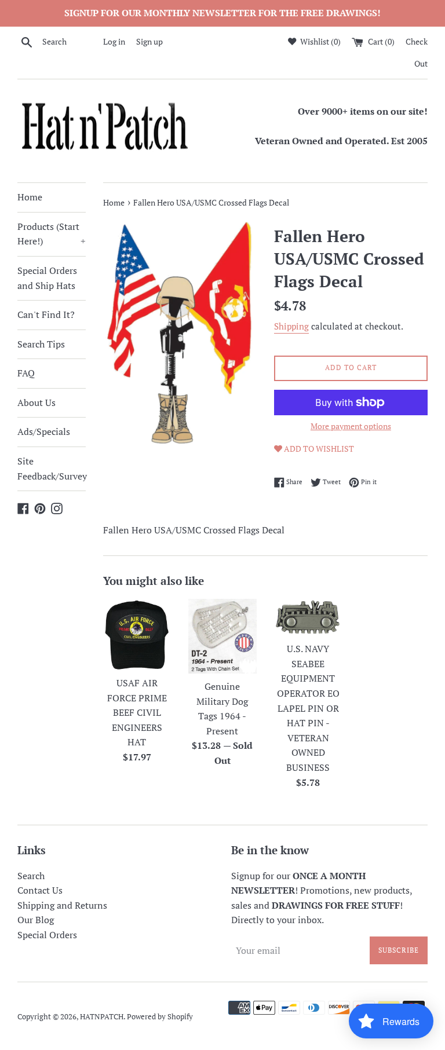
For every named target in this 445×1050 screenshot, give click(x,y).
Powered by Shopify (160, 1017)
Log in (114, 41)
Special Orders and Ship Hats (47, 278)
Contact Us (40, 890)
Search (31, 875)
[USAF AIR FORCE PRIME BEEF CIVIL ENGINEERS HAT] (137, 634)
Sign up (149, 41)
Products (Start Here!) (51, 234)
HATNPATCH (101, 1017)
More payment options (351, 425)
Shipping (291, 326)
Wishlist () (319, 41)
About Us (36, 402)
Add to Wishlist (318, 448)
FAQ (26, 373)
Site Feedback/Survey (51, 468)
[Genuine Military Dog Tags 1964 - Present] (222, 636)
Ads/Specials (43, 431)
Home (29, 197)
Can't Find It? (46, 314)
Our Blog (35, 919)
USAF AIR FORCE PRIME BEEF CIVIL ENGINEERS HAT (137, 712)
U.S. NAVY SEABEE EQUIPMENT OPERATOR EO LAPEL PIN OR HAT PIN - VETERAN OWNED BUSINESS (308, 708)
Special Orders (47, 934)
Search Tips (41, 344)
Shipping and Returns (62, 905)
